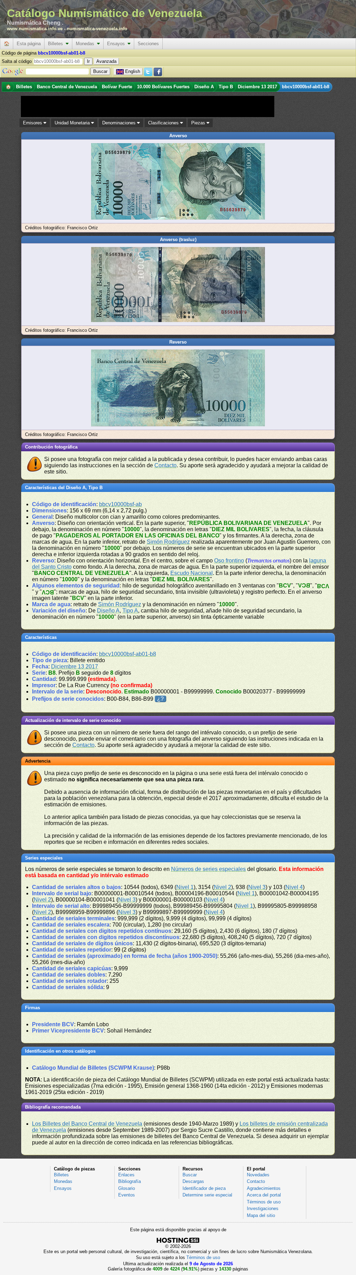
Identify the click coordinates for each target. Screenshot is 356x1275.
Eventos (126, 1195)
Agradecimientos (264, 1188)
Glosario (126, 1188)
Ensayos (117, 43)
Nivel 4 (294, 887)
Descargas (193, 1181)
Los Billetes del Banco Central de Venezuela (87, 1124)
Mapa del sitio (261, 1215)
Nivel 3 (257, 887)
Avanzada (106, 61)
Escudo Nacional (191, 573)
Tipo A (130, 611)
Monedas (86, 43)
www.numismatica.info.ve (35, 28)
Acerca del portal (264, 1195)
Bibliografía (129, 1181)
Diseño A (108, 611)
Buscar (190, 1174)
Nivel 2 (222, 887)
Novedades (258, 1174)
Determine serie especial (207, 1195)
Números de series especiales (208, 869)
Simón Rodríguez (168, 542)
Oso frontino (229, 561)
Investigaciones (262, 1208)
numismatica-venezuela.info (97, 28)
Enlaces (126, 1174)
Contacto (165, 465)
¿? (160, 699)
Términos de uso (264, 1201)
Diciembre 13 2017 (74, 666)
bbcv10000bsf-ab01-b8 (127, 654)
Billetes (57, 43)
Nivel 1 (185, 887)
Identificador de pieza (204, 1188)
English (132, 71)
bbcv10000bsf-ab (120, 504)
